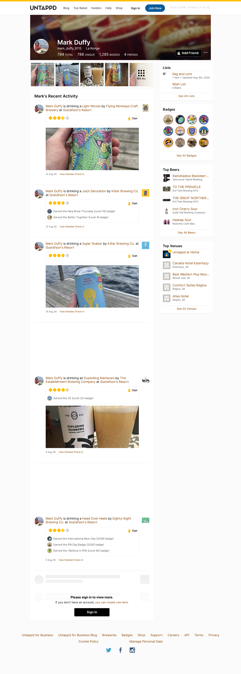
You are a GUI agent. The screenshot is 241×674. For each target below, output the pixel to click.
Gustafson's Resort (77, 110)
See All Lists (186, 96)
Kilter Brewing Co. (125, 191)
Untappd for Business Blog (77, 635)
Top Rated (80, 8)
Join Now (155, 8)
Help (109, 8)
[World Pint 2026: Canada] (203, 120)
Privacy (214, 635)
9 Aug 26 (51, 452)
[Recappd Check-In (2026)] (191, 120)
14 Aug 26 (51, 174)
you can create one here (111, 602)
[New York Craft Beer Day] (191, 131)
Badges (127, 635)
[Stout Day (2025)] (191, 143)
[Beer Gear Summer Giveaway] (180, 131)
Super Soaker (92, 243)
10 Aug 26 (51, 311)
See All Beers (186, 232)
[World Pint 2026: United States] (168, 131)
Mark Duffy (54, 106)
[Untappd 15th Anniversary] (203, 143)
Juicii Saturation (94, 191)
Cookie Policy (89, 641)
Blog (66, 8)
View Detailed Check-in (72, 174)
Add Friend (190, 53)
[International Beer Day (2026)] (180, 120)
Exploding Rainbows (99, 378)
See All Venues (186, 308)
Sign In (135, 8)
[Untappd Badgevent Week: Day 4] (180, 143)
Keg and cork (182, 74)
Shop (119, 8)
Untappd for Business (37, 635)
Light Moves (91, 106)
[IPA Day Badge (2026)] (168, 120)
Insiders (96, 8)
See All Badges (187, 155)
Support (156, 635)
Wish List (179, 84)
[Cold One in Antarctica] (203, 131)
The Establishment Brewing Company (86, 380)
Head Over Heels (94, 518)
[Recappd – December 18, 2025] (168, 143)
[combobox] (190, 7)
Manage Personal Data (146, 641)
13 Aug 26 (51, 226)
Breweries (109, 635)
